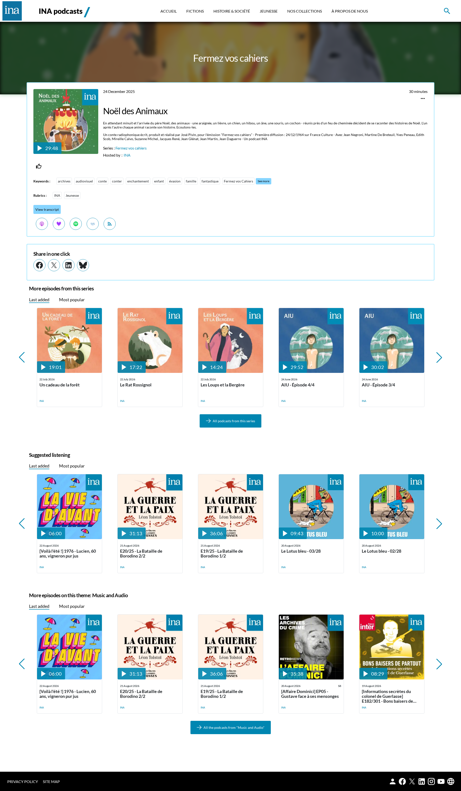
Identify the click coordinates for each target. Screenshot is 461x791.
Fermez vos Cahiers (238, 181)
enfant (159, 181)
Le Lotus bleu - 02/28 (381, 551)
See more (263, 181)
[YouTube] (441, 781)
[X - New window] (54, 265)
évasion (175, 181)
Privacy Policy (22, 781)
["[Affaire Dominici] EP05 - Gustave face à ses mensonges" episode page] (311, 678)
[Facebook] (402, 781)
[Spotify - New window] (76, 224)
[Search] (451, 11)
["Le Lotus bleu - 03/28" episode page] (311, 537)
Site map (51, 781)
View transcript (47, 209)
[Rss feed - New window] (110, 224)
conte (102, 181)
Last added (39, 299)
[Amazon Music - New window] (93, 224)
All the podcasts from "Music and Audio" (234, 727)
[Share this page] (423, 98)
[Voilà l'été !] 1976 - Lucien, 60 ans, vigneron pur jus (67, 553)
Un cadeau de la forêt (59, 384)
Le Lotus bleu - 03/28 (301, 551)
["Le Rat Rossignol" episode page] (150, 371)
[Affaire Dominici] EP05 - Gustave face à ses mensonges (310, 694)
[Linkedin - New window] (68, 265)
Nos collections (304, 11)
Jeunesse (269, 11)
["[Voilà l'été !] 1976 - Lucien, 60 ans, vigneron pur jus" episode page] (69, 537)
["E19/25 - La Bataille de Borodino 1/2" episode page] (230, 537)
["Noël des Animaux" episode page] (65, 152)
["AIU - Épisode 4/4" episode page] (311, 371)
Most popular (72, 299)
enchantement (138, 181)
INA (127, 155)
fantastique (210, 181)
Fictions (195, 11)
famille (191, 181)
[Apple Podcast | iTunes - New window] (42, 224)
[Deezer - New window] (59, 224)
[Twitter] (412, 781)
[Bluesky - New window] (83, 265)
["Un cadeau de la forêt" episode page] (69, 371)
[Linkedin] (421, 781)
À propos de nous (350, 11)
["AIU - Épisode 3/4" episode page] (391, 371)
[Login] (392, 781)
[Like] (38, 166)
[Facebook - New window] (39, 265)
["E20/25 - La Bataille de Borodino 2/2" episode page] (150, 537)
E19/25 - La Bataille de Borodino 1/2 (222, 553)
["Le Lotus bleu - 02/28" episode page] (391, 537)
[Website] (450, 781)
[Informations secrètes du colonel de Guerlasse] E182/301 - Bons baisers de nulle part (387, 696)
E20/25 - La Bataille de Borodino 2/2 (141, 553)
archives (64, 181)
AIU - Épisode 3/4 (378, 384)
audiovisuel (84, 181)
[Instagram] (431, 781)
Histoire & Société (231, 11)
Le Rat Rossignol (135, 384)
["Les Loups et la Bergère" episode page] (230, 371)
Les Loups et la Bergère (223, 384)
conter (117, 181)
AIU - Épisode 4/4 (297, 384)
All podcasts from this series (234, 421)
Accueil (168, 11)
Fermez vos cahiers (131, 148)
